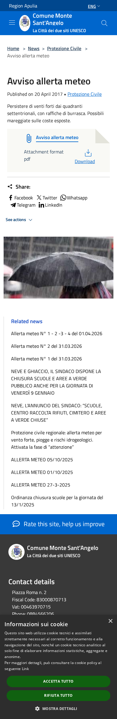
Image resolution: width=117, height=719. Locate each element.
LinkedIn (53, 204)
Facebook (23, 197)
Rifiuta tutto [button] (58, 695)
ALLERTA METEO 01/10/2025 (42, 472)
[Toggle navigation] (12, 22)
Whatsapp (77, 197)
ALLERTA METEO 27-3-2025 (40, 484)
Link (25, 668)
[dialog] (58, 667)
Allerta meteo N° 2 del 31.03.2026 (46, 346)
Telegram (26, 204)
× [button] (110, 621)
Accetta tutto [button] (58, 681)
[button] (58, 708)
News (34, 48)
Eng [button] (92, 6)
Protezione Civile (64, 48)
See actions (16, 219)
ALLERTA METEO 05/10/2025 (42, 459)
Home (13, 48)
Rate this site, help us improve (63, 524)
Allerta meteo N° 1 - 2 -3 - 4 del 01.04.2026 (56, 333)
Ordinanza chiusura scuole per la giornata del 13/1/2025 (57, 501)
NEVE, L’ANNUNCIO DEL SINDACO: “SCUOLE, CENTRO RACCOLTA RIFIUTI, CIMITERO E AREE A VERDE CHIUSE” (58, 412)
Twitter (50, 197)
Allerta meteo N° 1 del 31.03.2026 (46, 358)
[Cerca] (104, 23)
